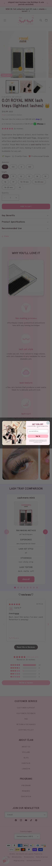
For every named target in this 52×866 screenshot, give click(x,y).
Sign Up (38, 436)
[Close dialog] (48, 423)
